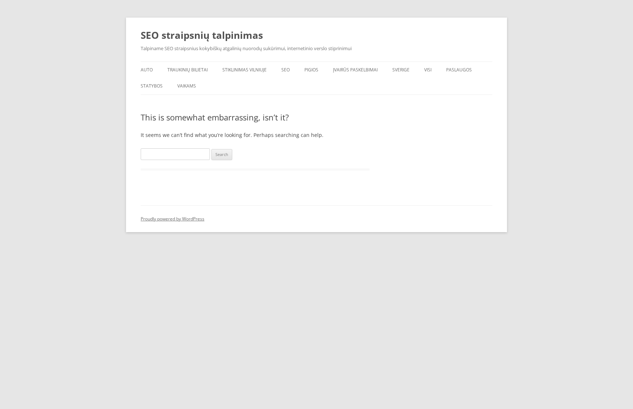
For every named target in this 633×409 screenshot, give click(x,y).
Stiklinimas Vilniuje (244, 70)
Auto (147, 70)
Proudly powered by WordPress (172, 219)
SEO (285, 70)
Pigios (311, 70)
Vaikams (186, 86)
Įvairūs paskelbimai (355, 70)
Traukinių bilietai (187, 70)
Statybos (152, 86)
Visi (428, 70)
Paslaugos (459, 70)
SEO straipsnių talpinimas (202, 35)
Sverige (401, 70)
